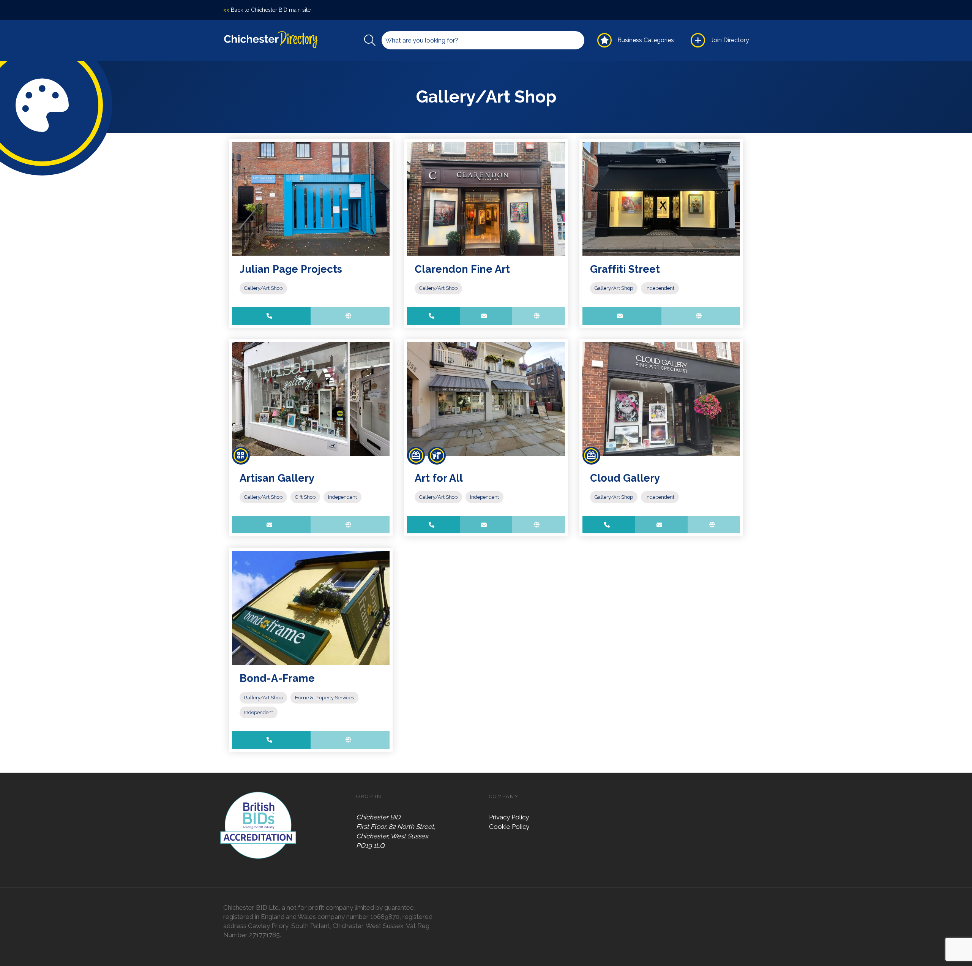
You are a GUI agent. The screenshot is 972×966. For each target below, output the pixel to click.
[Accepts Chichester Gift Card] (416, 456)
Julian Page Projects (291, 269)
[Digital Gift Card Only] (241, 456)
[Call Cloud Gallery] (608, 524)
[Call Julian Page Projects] (271, 316)
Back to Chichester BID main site (267, 10)
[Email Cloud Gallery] (661, 524)
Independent (659, 288)
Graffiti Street (625, 269)
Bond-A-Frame (277, 678)
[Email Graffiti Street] (621, 316)
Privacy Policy (509, 817)
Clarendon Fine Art (462, 269)
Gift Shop (305, 497)
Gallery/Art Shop (263, 288)
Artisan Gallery (277, 478)
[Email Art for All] (486, 524)
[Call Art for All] (433, 524)
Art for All (439, 478)
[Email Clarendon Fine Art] (486, 316)
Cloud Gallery (625, 478)
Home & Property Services (324, 697)
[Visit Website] (350, 316)
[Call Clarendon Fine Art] (433, 316)
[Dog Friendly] (437, 456)
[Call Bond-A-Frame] (271, 740)
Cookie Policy (509, 826)
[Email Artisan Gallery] (271, 524)
